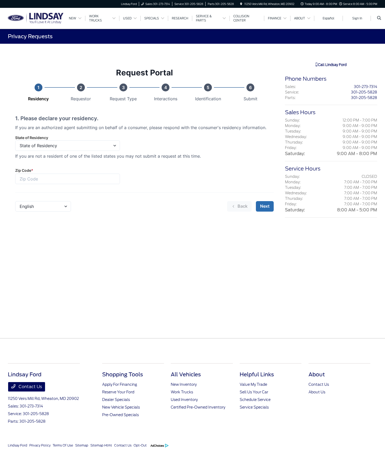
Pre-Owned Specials (120, 415)
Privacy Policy (40, 445)
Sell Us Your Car (254, 392)
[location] (241, 3)
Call (331, 65)
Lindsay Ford (17, 445)
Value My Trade (253, 384)
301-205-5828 (364, 92)
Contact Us (30, 386)
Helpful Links (257, 374)
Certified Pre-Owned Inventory (198, 407)
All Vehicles (186, 374)
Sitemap (81, 445)
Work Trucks (182, 392)
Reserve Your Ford (118, 392)
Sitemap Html (101, 445)
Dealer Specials (116, 400)
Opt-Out (140, 445)
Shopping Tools (122, 374)
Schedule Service (255, 400)
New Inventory (184, 384)
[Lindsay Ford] (35, 17)
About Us (317, 392)
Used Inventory (184, 400)
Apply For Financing (119, 384)
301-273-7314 (365, 87)
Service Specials (254, 407)
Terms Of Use (63, 445)
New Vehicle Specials (121, 407)
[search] (379, 18)
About (317, 374)
